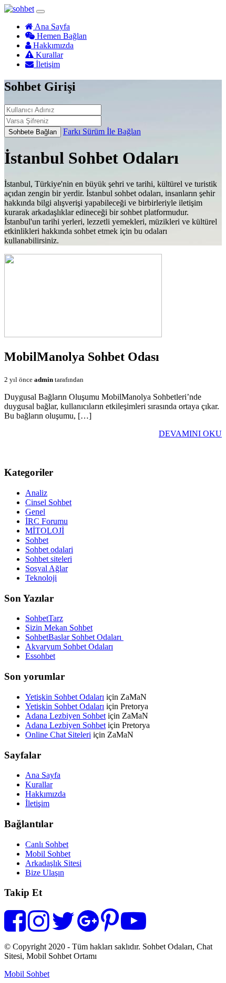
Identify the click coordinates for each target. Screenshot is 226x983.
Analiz (36, 492)
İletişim (47, 64)
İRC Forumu (46, 521)
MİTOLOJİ (44, 530)
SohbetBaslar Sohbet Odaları (74, 637)
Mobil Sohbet (47, 853)
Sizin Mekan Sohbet (59, 627)
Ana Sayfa (51, 26)
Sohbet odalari (49, 549)
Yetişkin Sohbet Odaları (64, 696)
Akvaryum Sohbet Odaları (69, 646)
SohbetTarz (44, 618)
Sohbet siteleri (48, 558)
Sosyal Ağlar (46, 568)
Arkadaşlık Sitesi (53, 863)
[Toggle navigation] (40, 11)
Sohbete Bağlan (32, 132)
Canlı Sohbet (46, 844)
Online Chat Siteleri (58, 734)
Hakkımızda (52, 45)
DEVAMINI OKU (190, 433)
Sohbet (36, 540)
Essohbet (40, 655)
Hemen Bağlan (61, 35)
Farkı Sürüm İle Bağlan (102, 131)
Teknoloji (41, 577)
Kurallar (48, 54)
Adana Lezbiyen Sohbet (65, 715)
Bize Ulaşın (44, 872)
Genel (35, 511)
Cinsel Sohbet (48, 502)
